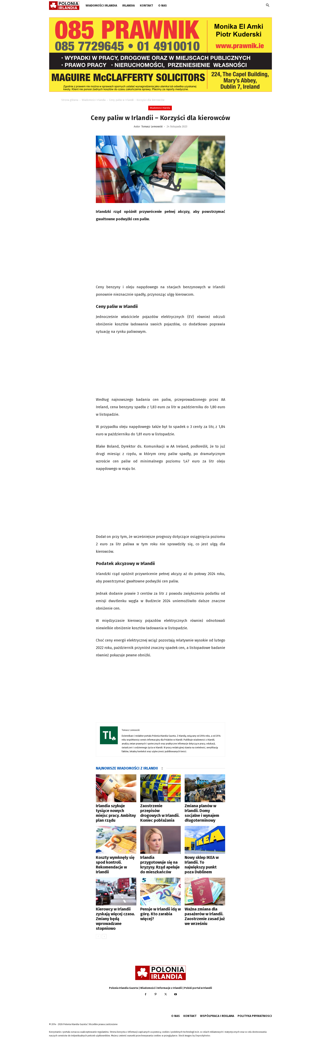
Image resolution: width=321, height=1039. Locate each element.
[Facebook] (145, 994)
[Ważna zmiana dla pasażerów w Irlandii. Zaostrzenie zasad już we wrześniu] (205, 891)
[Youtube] (175, 994)
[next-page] (104, 936)
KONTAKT (146, 5)
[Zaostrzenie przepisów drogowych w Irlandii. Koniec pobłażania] (160, 788)
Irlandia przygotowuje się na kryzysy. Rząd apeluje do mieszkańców (160, 864)
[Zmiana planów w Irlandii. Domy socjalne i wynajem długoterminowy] (205, 788)
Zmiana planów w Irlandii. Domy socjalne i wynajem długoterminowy (202, 813)
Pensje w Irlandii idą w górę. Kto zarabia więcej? (160, 914)
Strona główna (69, 100)
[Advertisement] (160, 254)
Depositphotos (202, 1035)
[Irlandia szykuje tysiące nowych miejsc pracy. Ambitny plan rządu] (116, 788)
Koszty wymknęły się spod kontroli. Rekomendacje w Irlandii (115, 864)
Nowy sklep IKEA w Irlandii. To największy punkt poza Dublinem (202, 864)
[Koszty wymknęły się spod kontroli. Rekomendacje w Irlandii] (116, 840)
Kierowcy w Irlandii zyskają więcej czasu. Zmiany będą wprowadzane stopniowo (115, 919)
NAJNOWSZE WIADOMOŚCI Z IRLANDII (127, 768)
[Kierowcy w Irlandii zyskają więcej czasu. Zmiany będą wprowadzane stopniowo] (116, 891)
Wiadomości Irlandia (101, 5)
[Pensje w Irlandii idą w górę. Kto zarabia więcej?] (160, 891)
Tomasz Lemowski (152, 126)
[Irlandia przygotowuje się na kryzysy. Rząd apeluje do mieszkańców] (160, 840)
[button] (267, 5)
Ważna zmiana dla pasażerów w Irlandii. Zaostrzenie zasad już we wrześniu (205, 916)
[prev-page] (98, 936)
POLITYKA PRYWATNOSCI (255, 1016)
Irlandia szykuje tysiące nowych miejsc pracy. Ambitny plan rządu (116, 813)
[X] (165, 994)
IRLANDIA (128, 5)
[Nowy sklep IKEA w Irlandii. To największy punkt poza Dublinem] (205, 840)
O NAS (162, 5)
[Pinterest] (155, 994)
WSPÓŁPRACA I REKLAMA (217, 1016)
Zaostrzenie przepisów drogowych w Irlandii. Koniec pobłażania (159, 813)
